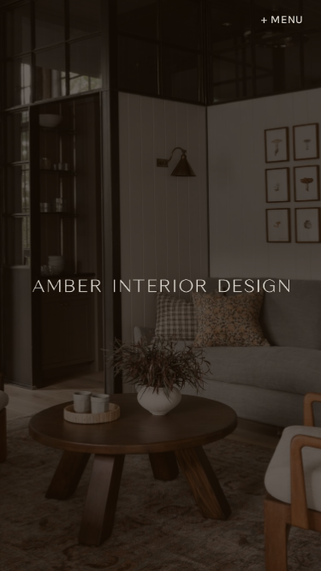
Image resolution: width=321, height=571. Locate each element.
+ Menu (282, 20)
